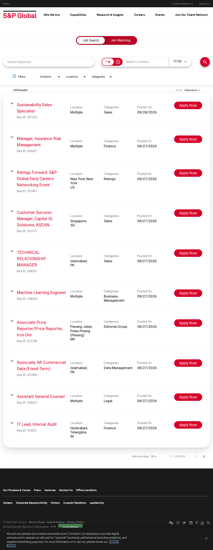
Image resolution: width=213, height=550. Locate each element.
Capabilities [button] (78, 14)
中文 (53, 526)
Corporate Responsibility (31, 502)
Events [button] (160, 14)
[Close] (206, 538)
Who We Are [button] (52, 14)
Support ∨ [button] (204, 3)
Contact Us (66, 490)
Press (37, 490)
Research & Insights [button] (110, 14)
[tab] (52, 14)
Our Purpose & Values (17, 490)
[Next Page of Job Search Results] (204, 456)
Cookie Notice (55, 522)
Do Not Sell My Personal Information (26, 526)
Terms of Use (37, 522)
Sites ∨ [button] (7, 3)
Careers (8, 502)
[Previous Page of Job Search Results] (196, 456)
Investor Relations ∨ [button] (182, 3)
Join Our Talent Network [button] (191, 14)
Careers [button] (139, 14)
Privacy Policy (75, 522)
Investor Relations (74, 502)
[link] (106, 110)
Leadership (97, 502)
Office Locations (86, 490)
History (55, 502)
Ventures (50, 490)
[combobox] (48, 62)
